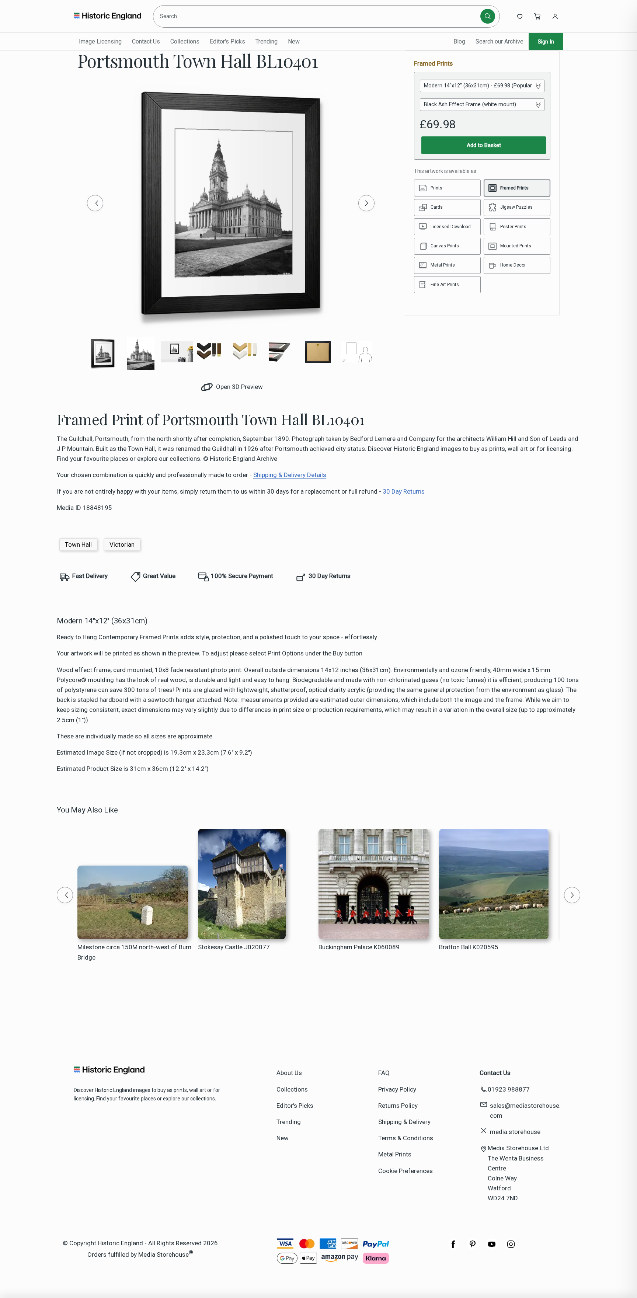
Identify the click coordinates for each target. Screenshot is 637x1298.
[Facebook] (453, 1248)
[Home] (107, 16)
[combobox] (318, 16)
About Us (289, 1072)
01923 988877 (509, 1089)
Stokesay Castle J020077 (234, 947)
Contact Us (146, 41)
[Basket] (537, 16)
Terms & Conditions (405, 1138)
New (294, 41)
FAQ (384, 1072)
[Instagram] (511, 1248)
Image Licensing (100, 41)
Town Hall (78, 544)
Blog (459, 41)
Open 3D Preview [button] (239, 386)
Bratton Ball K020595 (468, 947)
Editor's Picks (227, 41)
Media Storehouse (163, 1254)
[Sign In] (555, 16)
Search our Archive (499, 41)
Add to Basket (484, 145)
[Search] (487, 16)
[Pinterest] (472, 1248)
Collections (184, 41)
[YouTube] (492, 1248)
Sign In (546, 41)
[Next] (366, 203)
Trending (266, 41)
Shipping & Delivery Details (289, 475)
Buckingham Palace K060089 (359, 947)
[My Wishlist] (520, 16)
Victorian (122, 544)
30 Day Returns (404, 491)
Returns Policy (398, 1105)
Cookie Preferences (405, 1171)
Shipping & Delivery (404, 1121)
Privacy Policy (397, 1089)
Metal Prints (394, 1154)
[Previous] (95, 203)
